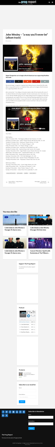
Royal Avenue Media (38, 443)
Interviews (33, 217)
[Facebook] (3, 411)
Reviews (32, 240)
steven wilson (33, 173)
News (6, 217)
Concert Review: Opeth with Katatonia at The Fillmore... (40, 252)
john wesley (19, 173)
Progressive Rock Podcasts (42, 217)
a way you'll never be (10, 173)
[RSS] (6, 415)
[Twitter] (6, 411)
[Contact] (13, 411)
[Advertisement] (27, 17)
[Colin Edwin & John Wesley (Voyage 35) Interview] (40, 220)
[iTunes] (20, 411)
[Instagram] (10, 411)
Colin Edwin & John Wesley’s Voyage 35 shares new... (15, 229)
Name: (20, 387)
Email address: (22, 394)
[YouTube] (16, 411)
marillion (26, 173)
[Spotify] (23, 411)
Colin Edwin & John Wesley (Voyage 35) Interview (39, 229)
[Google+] (3, 415)
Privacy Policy (27, 444)
